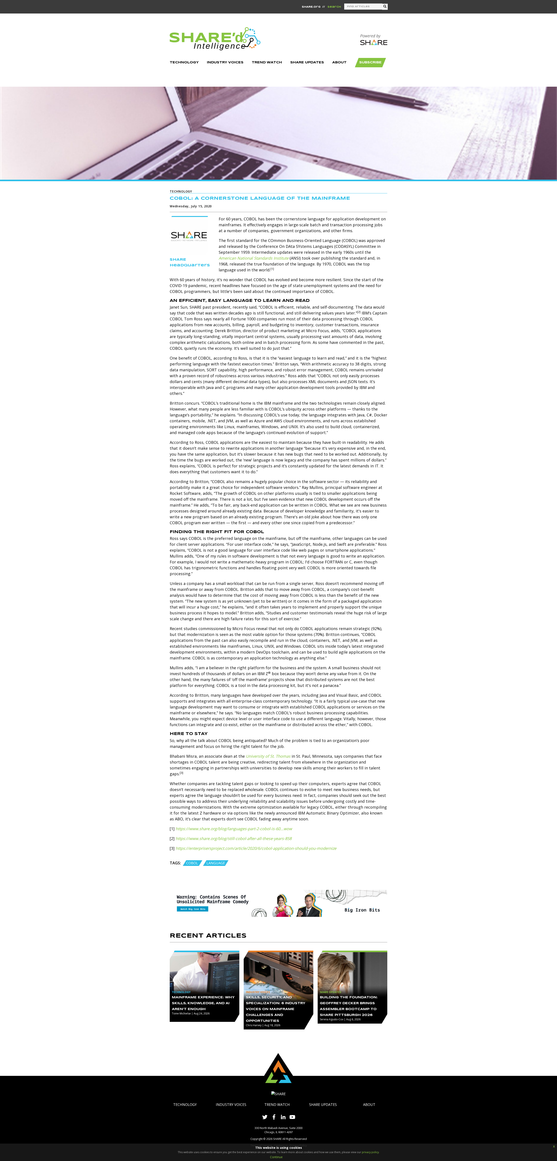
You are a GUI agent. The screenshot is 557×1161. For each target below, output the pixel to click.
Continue (276, 1157)
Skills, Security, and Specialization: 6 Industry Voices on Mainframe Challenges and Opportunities (275, 1009)
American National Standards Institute (254, 258)
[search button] (385, 7)
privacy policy (370, 1152)
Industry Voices (231, 1104)
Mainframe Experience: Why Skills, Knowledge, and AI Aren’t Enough (203, 1003)
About (369, 1104)
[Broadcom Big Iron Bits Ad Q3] (278, 903)
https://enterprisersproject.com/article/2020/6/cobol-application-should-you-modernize (256, 848)
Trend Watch (277, 1104)
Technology (185, 1104)
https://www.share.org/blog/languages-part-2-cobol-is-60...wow (234, 828)
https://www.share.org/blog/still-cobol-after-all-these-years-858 (234, 838)
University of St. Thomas (268, 756)
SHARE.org (311, 7)
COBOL (192, 863)
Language (215, 863)
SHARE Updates (323, 1104)
